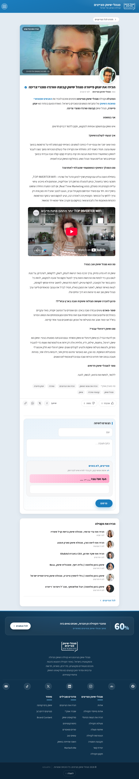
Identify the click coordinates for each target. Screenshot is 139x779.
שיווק (81, 392)
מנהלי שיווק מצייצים (107, 5)
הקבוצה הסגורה (95, 741)
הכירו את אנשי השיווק (88, 386)
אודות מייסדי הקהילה (93, 711)
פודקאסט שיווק (69, 717)
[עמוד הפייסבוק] (133, 686)
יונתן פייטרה (39, 386)
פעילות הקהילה (96, 723)
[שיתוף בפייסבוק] (47, 403)
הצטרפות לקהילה (95, 735)
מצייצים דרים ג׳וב (44, 711)
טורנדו (51, 386)
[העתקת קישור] (25, 403)
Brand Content (44, 717)
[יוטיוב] (6, 686)
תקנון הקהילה (97, 753)
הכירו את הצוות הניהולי (92, 717)
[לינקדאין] (69, 686)
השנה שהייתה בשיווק (66, 741)
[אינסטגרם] (90, 686)
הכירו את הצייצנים (67, 386)
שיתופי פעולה (97, 729)
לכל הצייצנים (109, 600)
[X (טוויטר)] (48, 686)
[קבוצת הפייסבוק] (111, 686)
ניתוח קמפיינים (69, 723)
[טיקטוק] (27, 686)
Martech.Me (70, 747)
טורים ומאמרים (69, 729)
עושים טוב (71, 735)
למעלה (69, 773)
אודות (100, 705)
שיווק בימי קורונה (44, 705)
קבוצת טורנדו (93, 392)
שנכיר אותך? (70, 711)
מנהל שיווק (109, 392)
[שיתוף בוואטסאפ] (32, 403)
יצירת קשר (98, 747)
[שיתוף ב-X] (40, 403)
